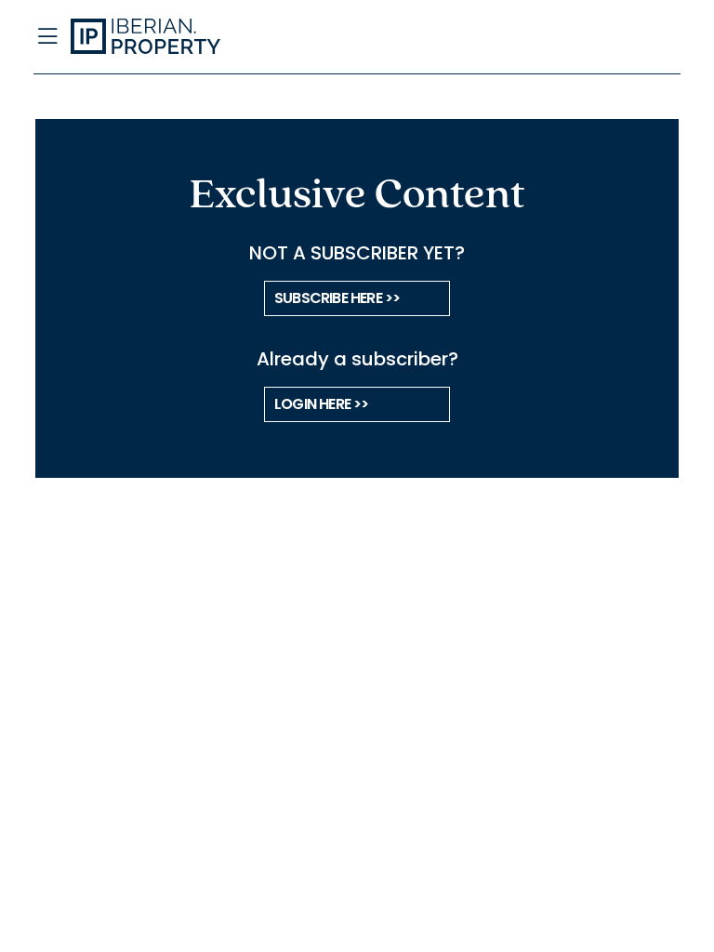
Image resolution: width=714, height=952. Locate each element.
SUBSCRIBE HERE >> (337, 298)
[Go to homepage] (268, 37)
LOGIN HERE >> (321, 404)
